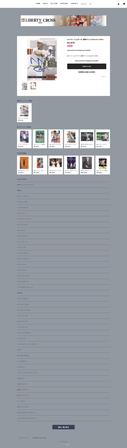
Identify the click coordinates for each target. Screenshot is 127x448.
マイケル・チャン (21, 270)
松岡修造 (19, 293)
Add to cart (87, 66)
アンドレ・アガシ (21, 247)
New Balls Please (23, 355)
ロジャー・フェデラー (23, 196)
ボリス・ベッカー (22, 264)
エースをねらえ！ (22, 361)
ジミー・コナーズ (22, 241)
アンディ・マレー (21, 213)
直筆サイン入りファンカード (25, 185)
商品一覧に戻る (63, 427)
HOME (38, 3)
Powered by (61, 444)
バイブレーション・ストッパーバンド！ (27, 372)
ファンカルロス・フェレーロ (25, 287)
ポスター (19, 350)
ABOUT (45, 3)
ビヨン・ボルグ (21, 230)
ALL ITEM (54, 3)
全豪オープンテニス (23, 390)
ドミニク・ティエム (22, 224)
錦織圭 (19, 190)
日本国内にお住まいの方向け (86, 72)
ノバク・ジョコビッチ (23, 207)
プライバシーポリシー (24, 438)
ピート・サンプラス (22, 253)
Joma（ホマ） (21, 378)
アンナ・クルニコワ (22, 327)
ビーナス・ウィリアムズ (23, 310)
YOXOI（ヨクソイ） (22, 384)
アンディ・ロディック (22, 281)
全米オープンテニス (23, 407)
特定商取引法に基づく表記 (39, 438)
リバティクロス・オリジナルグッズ (26, 418)
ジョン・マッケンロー (23, 236)
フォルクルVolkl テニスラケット (26, 412)
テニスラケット (21, 338)
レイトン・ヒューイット (23, 276)
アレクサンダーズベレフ (24, 219)
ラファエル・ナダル (22, 202)
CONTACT (74, 3)
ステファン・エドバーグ (23, 259)
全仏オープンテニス (23, 395)
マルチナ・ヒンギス (22, 321)
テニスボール (21, 367)
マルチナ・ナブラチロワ (23, 333)
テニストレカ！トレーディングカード (27, 344)
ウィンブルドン (21, 401)
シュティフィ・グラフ (22, 315)
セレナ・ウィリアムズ (23, 304)
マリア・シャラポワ (22, 298)
